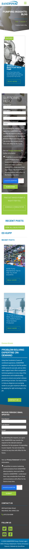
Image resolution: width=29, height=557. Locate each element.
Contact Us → (14, 400)
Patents (6, 546)
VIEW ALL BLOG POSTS (14, 227)
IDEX (1, 544)
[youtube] (5, 535)
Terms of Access (22, 544)
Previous (4, 343)
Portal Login (23, 541)
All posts (10, 343)
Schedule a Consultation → (14, 207)
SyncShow (21, 546)
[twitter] (5, 529)
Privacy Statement (10, 544)
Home (16, 21)
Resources (23, 21)
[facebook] (10, 535)
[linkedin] (10, 529)
